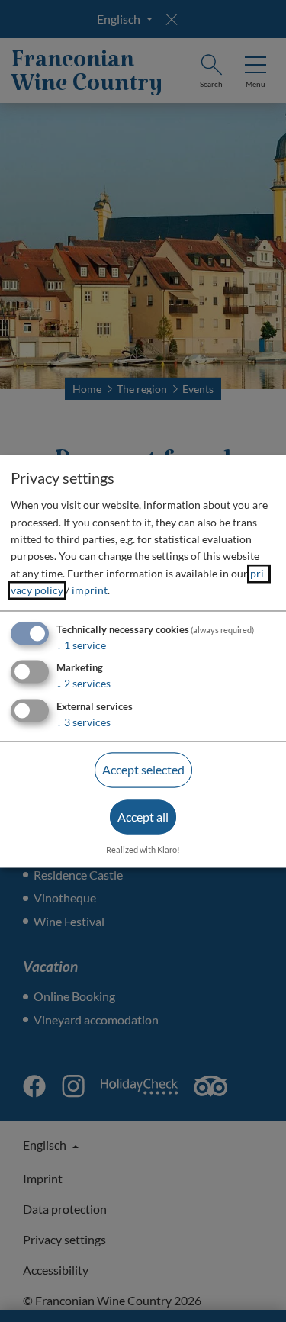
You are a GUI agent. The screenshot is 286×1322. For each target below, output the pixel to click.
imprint (90, 590)
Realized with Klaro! (143, 849)
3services (83, 722)
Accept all (143, 816)
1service (81, 644)
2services (83, 683)
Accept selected (143, 770)
